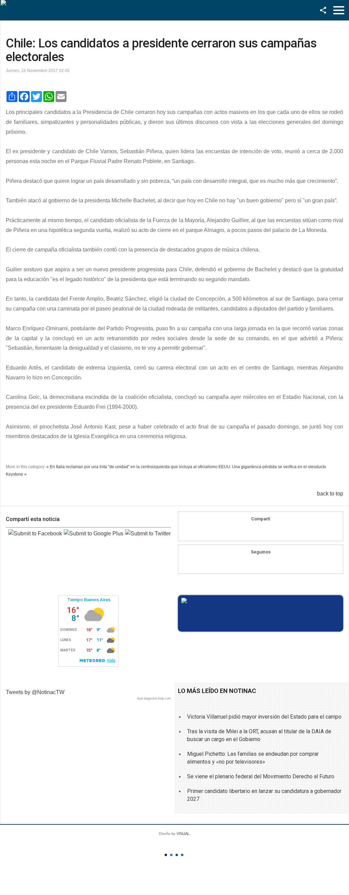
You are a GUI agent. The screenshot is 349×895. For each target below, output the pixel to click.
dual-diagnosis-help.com (154, 698)
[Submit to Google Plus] (93, 533)
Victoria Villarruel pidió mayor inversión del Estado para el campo (264, 716)
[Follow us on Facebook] (254, 563)
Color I (166, 855)
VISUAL (183, 834)
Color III (177, 855)
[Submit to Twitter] (148, 533)
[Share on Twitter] (273, 530)
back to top (330, 493)
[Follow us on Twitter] (267, 563)
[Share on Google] (260, 530)
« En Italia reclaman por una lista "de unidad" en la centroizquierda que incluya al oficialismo (131, 466)
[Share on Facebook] (247, 530)
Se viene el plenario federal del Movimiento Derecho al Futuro (260, 776)
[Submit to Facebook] (35, 533)
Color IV (182, 855)
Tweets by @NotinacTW (35, 692)
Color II (171, 855)
